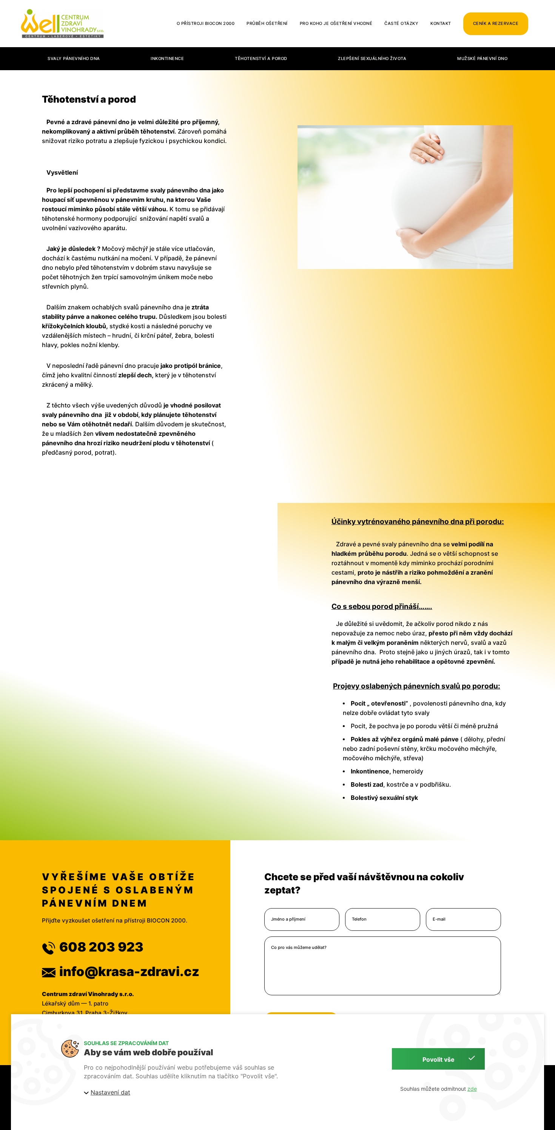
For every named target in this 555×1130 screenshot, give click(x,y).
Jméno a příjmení (288, 919)
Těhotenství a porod (261, 58)
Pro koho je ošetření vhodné (336, 23)
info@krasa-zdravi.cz (129, 971)
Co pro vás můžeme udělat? (299, 947)
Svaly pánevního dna (74, 58)
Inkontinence (167, 58)
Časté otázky (401, 23)
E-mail (439, 919)
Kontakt (440, 23)
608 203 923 (101, 947)
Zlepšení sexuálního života (372, 58)
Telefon (359, 919)
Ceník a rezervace (496, 23)
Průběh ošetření (267, 23)
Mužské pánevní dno (482, 58)
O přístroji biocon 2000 (206, 23)
